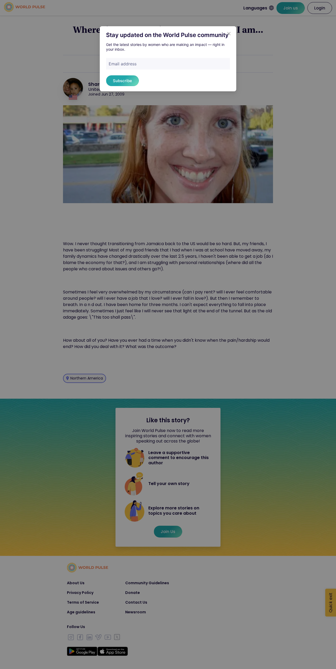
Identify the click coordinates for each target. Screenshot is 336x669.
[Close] (229, 33)
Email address (122, 63)
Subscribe (122, 80)
